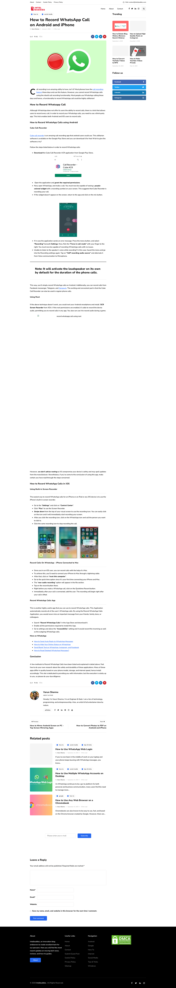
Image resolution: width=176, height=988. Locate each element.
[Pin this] (104, 36)
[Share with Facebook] (92, 36)
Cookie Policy (47, 2)
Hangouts (63, 288)
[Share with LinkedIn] (100, 36)
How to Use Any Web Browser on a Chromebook (74, 802)
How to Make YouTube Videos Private (136, 61)
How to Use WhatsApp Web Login (73, 749)
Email (32, 897)
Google (91, 945)
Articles (47, 710)
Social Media (93, 958)
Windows (92, 966)
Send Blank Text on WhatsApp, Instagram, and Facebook (56, 647)
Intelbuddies (41, 983)
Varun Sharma (35, 29)
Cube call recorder (37, 135)
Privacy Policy (58, 2)
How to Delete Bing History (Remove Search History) (119, 36)
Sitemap (68, 966)
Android (91, 941)
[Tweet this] (96, 36)
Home (103, 9)
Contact (38, 2)
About (32, 2)
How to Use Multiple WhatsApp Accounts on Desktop (79, 775)
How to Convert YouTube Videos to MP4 (118, 61)
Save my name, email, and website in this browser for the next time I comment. (64, 911)
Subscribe (84, 836)
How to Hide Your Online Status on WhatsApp (52, 644)
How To (91, 950)
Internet (91, 954)
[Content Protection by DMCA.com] (121, 940)
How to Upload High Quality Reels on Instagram (138, 36)
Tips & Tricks (93, 962)
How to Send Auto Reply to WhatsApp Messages (53, 641)
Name (32, 890)
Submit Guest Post (72, 954)
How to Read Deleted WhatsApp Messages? (51, 650)
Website (33, 904)
